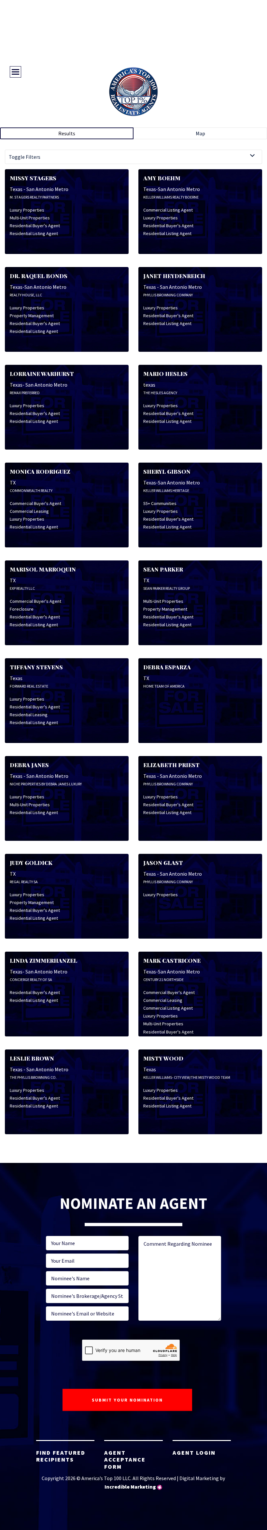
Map (200, 133)
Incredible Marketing (130, 1486)
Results (66, 133)
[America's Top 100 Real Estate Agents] (133, 91)
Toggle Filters (24, 157)
